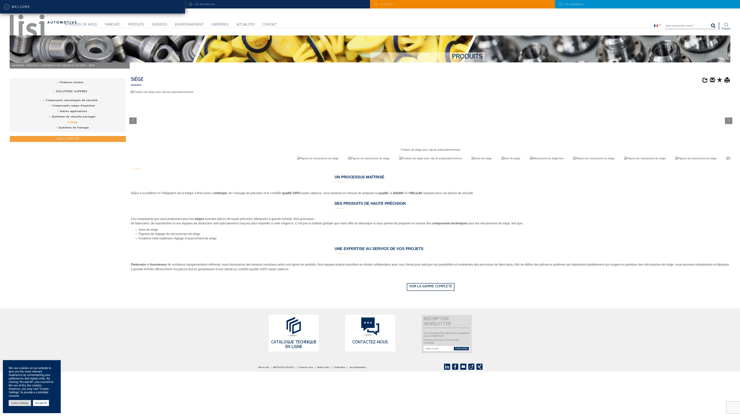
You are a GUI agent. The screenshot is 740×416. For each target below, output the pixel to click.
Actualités (245, 25)
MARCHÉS (112, 25)
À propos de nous (81, 25)
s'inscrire (461, 348)
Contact (270, 25)
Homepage (18, 66)
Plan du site (263, 367)
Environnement (189, 25)
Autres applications (73, 111)
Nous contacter (68, 139)
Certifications (339, 367)
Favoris (726, 28)
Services (159, 25)
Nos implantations (358, 367)
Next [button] (728, 120)
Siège (73, 122)
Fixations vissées (72, 82)
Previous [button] (133, 120)
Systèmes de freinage (73, 128)
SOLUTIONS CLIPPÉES (71, 91)
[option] (431, 94)
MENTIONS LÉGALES (283, 367)
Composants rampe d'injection (73, 106)
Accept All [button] (41, 403)
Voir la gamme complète (430, 287)
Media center (323, 367)
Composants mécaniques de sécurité (63, 66)
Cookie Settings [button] (20, 403)
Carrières (220, 25)
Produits (136, 25)
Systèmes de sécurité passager (74, 117)
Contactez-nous (370, 343)
